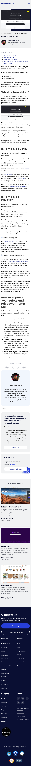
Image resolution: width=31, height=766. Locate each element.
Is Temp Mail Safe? (9, 58)
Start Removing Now (15, 626)
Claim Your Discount (15, 469)
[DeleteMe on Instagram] (22, 698)
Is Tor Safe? (6, 546)
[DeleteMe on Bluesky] (22, 702)
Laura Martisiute (15, 385)
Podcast (4, 688)
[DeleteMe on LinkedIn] (18, 698)
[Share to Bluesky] (24, 367)
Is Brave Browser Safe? (11, 507)
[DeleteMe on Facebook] (27, 698)
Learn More (15, 447)
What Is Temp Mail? (10, 56)
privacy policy (9, 241)
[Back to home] (7, 3)
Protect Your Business (15, 632)
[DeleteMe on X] (18, 702)
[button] (29, 3)
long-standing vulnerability (19, 187)
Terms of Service (21, 716)
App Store (21, 179)
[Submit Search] (27, 408)
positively (26, 169)
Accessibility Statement (23, 719)
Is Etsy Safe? (6, 585)
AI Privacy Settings (7, 666)
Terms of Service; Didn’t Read (18, 261)
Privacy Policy (20, 713)
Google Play (8, 175)
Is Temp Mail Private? (10, 59)
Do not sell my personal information (23, 709)
